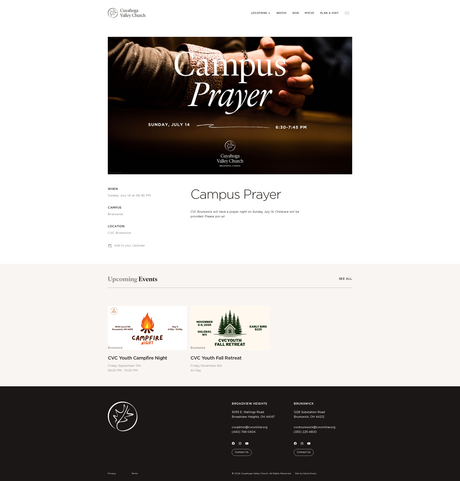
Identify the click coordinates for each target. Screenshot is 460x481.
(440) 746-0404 (244, 432)
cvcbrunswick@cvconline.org (314, 427)
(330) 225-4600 (305, 432)
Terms (135, 473)
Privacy (112, 473)
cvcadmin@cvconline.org (249, 427)
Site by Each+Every (305, 473)
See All (345, 278)
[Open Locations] (269, 13)
